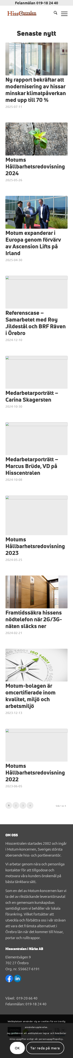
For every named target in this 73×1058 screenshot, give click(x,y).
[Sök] (53, 13)
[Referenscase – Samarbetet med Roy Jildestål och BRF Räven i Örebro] (36, 292)
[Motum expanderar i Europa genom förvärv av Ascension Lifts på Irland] (36, 212)
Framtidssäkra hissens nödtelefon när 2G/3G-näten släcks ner (33, 619)
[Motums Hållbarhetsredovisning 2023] (36, 515)
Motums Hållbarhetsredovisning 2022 (35, 772)
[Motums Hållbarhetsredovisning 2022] (36, 745)
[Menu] (62, 13)
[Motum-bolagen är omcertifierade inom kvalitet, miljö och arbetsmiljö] (36, 665)
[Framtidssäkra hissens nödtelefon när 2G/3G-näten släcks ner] (36, 592)
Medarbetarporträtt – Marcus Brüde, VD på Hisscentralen (31, 466)
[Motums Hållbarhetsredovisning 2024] (36, 138)
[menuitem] (53, 13)
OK (17, 1048)
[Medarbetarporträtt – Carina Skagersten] (36, 372)
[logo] (30, 13)
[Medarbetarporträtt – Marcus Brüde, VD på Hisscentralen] (36, 438)
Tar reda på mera (45, 1048)
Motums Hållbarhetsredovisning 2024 (35, 166)
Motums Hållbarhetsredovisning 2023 (35, 546)
